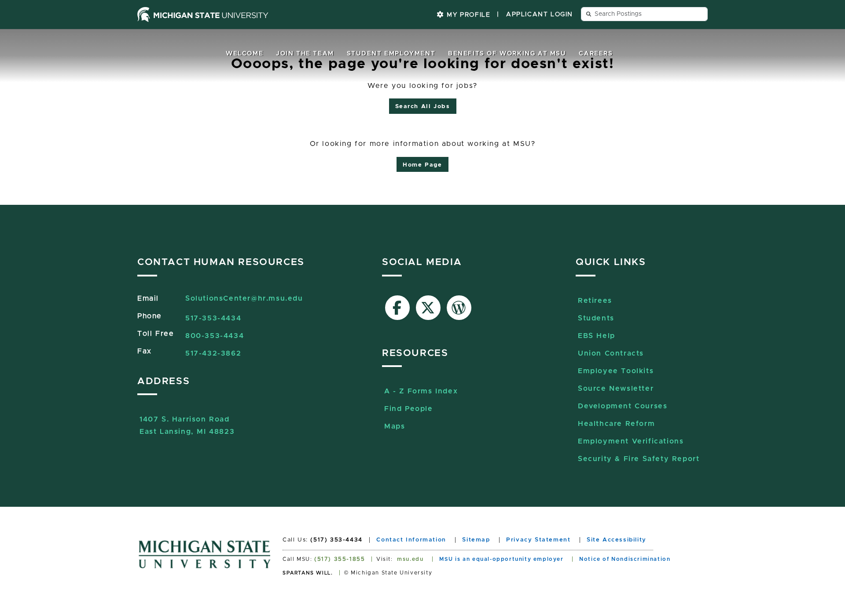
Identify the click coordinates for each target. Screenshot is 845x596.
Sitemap (476, 540)
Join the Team (305, 54)
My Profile (468, 15)
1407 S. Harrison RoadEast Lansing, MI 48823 (187, 420)
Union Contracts (611, 353)
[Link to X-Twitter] (428, 307)
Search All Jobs (422, 106)
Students (596, 318)
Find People (408, 408)
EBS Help (596, 335)
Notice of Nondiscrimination (624, 559)
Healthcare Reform (616, 423)
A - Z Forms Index (421, 391)
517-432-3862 (213, 353)
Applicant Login (539, 14)
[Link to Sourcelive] (459, 307)
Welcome (244, 54)
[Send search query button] (588, 14)
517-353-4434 (213, 318)
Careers (596, 54)
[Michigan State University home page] (202, 14)
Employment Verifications (630, 441)
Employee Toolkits (616, 370)
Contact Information (411, 540)
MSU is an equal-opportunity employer (501, 559)
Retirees (595, 300)
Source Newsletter (616, 388)
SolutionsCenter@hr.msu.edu (244, 298)
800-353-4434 (214, 335)
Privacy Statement (538, 540)
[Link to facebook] (397, 307)
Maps (394, 426)
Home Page (422, 165)
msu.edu (410, 559)
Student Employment (391, 54)
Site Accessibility (617, 540)
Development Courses (622, 406)
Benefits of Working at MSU (507, 54)
